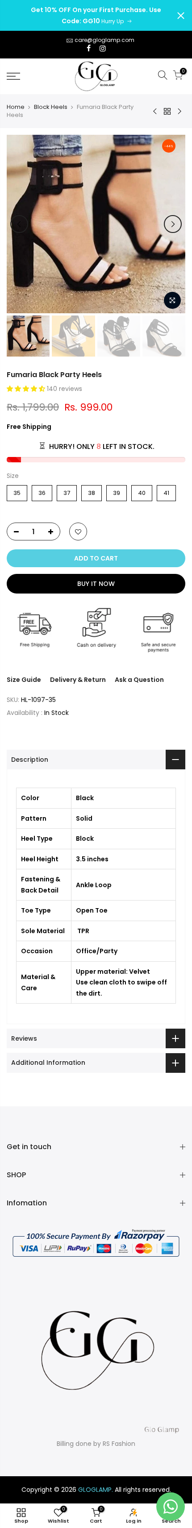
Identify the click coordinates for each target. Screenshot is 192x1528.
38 (92, 491)
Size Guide (24, 679)
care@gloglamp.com (104, 40)
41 (166, 491)
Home (16, 107)
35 (17, 491)
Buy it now (96, 583)
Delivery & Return (78, 679)
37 (67, 491)
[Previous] (19, 224)
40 (142, 491)
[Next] (173, 224)
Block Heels (50, 107)
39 (117, 491)
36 (42, 491)
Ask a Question (139, 679)
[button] (27, 388)
